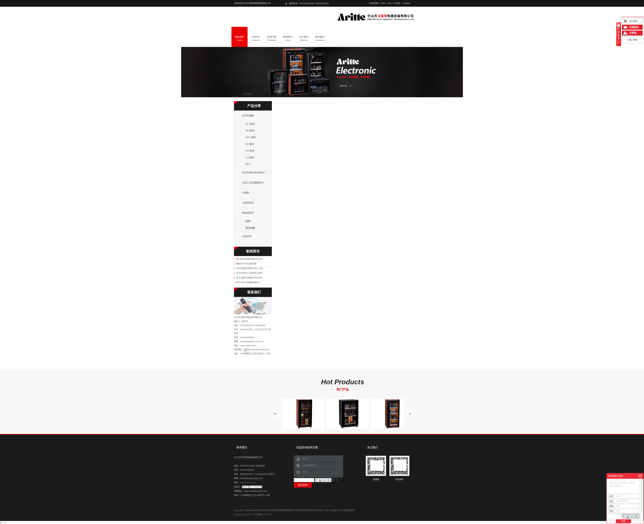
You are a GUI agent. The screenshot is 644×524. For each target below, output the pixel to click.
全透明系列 (248, 203)
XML (390, 3)
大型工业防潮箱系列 (252, 182)
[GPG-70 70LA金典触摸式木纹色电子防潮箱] (382, 414)
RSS (383, 3)
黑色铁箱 (250, 228)
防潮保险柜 (311, 510)
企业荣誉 (247, 94)
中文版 (397, 3)
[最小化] (640, 476)
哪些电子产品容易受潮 (246, 264)
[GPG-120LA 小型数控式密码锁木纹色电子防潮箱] (293, 414)
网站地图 (374, 3)
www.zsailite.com (248, 482)
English (406, 3)
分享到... (633, 33)
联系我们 (320, 38)
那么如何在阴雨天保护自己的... (250, 259)
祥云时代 (268, 514)
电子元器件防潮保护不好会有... (250, 278)
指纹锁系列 (248, 213)
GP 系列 (250, 144)
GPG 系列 (251, 137)
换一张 (335, 480)
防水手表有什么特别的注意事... (250, 273)
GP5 (248, 164)
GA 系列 (250, 157)
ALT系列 (250, 124)
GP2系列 (250, 130)
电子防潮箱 (248, 115)
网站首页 (239, 38)
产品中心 (255, 38)
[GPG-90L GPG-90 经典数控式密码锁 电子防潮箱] (338, 414)
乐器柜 (245, 192)
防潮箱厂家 (321, 510)
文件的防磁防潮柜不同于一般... (250, 268)
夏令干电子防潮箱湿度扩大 (248, 282)
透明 (248, 221)
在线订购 (271, 38)
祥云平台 (249, 514)
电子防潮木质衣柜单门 (254, 172)
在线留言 (634, 27)
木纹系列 (247, 236)
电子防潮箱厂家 (334, 510)
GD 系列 (250, 151)
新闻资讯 (287, 38)
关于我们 (304, 38)
